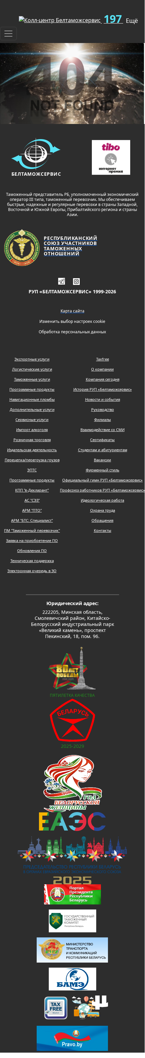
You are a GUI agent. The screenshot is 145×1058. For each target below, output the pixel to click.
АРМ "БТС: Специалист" (32, 520)
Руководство (102, 409)
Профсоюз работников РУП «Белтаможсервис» (102, 490)
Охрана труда (102, 510)
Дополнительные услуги (32, 409)
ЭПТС (32, 469)
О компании (102, 369)
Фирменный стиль (102, 469)
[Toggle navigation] (8, 33)
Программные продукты (32, 389)
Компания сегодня (102, 379)
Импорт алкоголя (32, 429)
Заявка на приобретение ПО (32, 540)
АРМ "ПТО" (32, 510)
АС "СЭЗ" (32, 500)
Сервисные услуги (31, 419)
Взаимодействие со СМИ (102, 429)
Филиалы (102, 419)
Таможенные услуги (32, 379)
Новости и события (102, 399)
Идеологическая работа (102, 500)
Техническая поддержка (32, 560)
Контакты (102, 530)
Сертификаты (102, 439)
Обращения (102, 520)
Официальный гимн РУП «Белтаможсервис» (102, 479)
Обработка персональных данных (72, 332)
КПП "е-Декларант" (32, 490)
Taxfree (102, 359)
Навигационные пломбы (32, 399)
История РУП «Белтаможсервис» (102, 389)
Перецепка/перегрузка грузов (32, 459)
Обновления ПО (32, 550)
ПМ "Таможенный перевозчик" (32, 530)
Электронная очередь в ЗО (32, 570)
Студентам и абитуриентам (102, 449)
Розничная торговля (32, 439)
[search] (2, 17)
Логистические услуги (32, 369)
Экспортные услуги (31, 359)
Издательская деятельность (32, 449)
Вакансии (102, 459)
